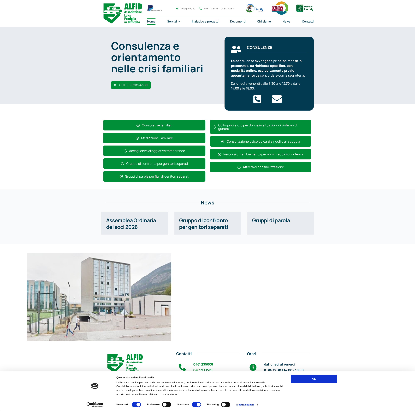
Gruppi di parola (271, 220)
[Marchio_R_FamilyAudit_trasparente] (255, 5)
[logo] (122, 3)
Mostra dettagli (245, 404)
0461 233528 (228, 8)
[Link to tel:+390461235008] (257, 99)
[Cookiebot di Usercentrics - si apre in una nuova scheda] (95, 404)
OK (314, 378)
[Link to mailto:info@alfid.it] (277, 99)
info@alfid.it (188, 8)
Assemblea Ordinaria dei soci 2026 (131, 224)
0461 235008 (203, 364)
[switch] (166, 404)
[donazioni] (154, 6)
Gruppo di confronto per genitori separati (203, 224)
